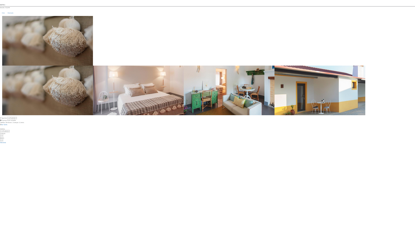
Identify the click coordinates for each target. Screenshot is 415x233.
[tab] (3, 13)
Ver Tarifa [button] (4, 125)
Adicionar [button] (3, 142)
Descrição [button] (10, 13)
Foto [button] (3, 13)
